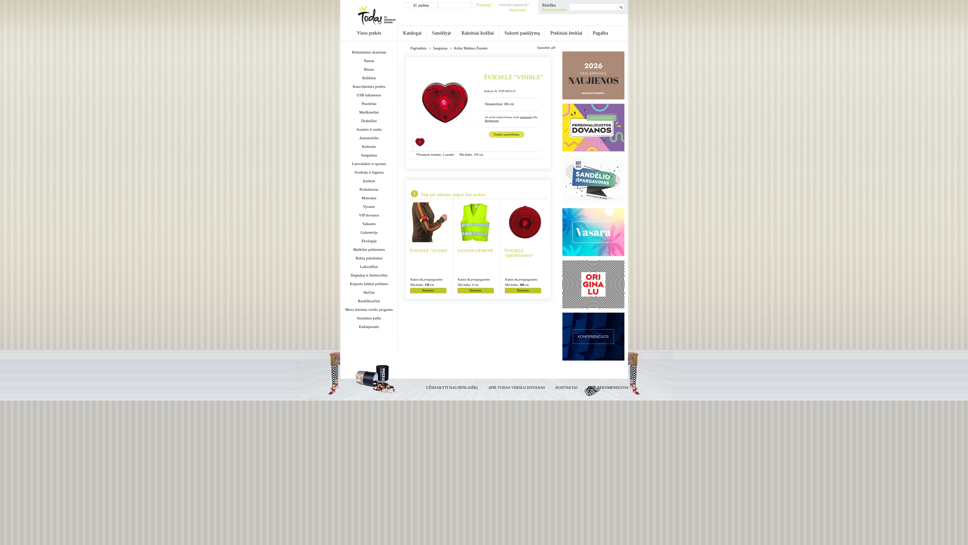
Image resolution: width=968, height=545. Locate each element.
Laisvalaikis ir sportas (369, 164)
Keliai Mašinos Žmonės (471, 48)
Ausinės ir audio (369, 129)
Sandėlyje (441, 33)
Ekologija (369, 241)
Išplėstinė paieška (554, 10)
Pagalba (600, 33)
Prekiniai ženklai (566, 33)
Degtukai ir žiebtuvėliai (369, 275)
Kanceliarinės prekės (369, 87)
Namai (369, 61)
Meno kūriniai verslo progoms (369, 310)
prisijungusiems (433, 279)
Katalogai (412, 33)
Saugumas (369, 155)
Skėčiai (369, 292)
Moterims (368, 198)
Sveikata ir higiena (369, 172)
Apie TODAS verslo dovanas (516, 387)
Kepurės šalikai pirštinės (369, 284)
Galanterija (369, 232)
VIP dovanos (369, 215)
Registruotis (517, 10)
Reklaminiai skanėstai (369, 52)
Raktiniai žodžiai (478, 33)
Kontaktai (567, 387)
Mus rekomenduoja (608, 387)
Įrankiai (369, 181)
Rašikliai (369, 78)
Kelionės (369, 147)
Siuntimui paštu (369, 318)
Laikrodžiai (369, 267)
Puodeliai (369, 104)
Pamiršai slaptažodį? (514, 5)
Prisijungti (483, 5)
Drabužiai (369, 121)
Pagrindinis (419, 48)
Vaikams (369, 224)
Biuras (369, 69)
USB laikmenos (369, 95)
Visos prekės (369, 33)
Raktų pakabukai (369, 258)
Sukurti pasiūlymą (522, 33)
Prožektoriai (368, 189)
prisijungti (526, 117)
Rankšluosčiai (369, 301)
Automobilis (369, 138)
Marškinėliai (369, 112)
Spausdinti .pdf (546, 47)
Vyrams (369, 207)
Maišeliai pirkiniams (369, 250)
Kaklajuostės (369, 327)
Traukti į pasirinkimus (506, 134)
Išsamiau (428, 290)
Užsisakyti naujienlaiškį (452, 387)
